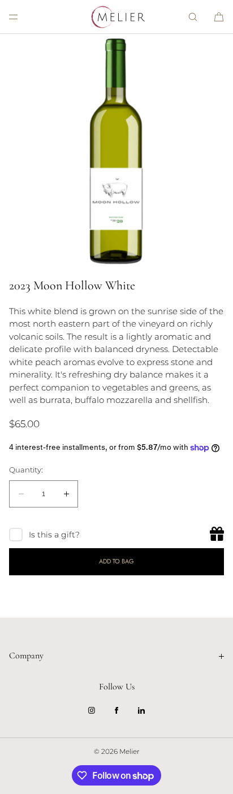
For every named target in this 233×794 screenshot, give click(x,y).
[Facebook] (116, 710)
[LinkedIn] (141, 710)
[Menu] (22, 16)
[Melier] (116, 17)
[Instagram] (91, 710)
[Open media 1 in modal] (116, 150)
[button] (193, 16)
